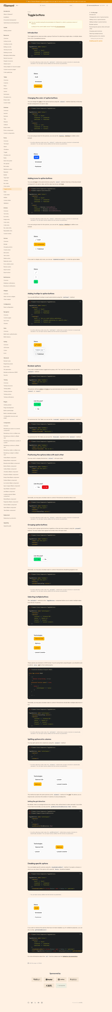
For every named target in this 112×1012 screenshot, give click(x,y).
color (40, 101)
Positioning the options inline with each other (99, 27)
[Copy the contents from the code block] (80, 43)
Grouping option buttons (95, 31)
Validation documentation (70, 956)
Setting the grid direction (97, 38)
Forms (29, 12)
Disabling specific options (95, 41)
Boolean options (93, 24)
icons (47, 389)
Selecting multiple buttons (96, 33)
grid (70, 794)
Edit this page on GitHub (35, 963)
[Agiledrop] (73, 979)
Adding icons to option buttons (97, 19)
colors (41, 389)
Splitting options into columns (97, 36)
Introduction (92, 14)
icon (36, 182)
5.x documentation (60, 26)
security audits (45, 1)
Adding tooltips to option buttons (98, 22)
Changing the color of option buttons (98, 17)
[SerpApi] (49, 979)
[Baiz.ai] (49, 985)
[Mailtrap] (61, 979)
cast (39, 665)
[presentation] (55, 942)
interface (64, 136)
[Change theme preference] (107, 5)
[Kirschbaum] (36, 979)
